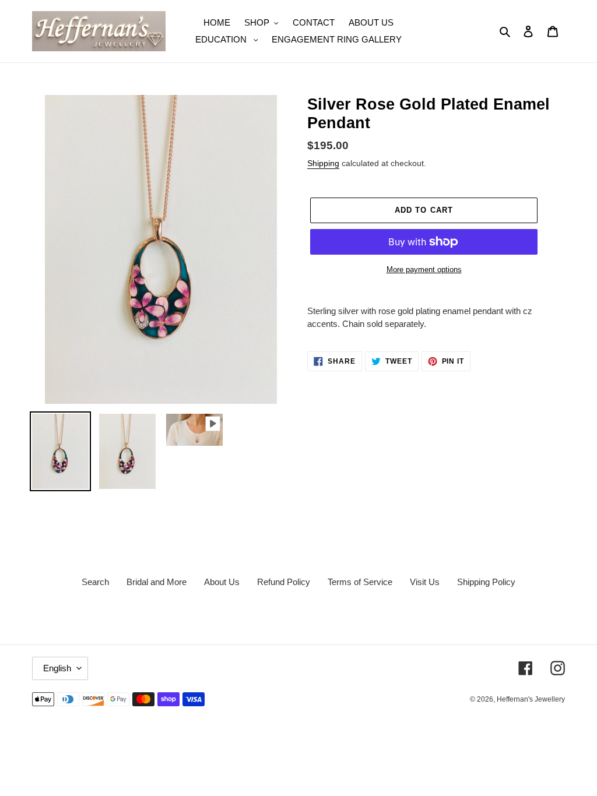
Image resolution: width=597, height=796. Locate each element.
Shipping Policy (486, 582)
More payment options (424, 269)
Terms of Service (360, 582)
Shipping (323, 163)
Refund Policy (283, 582)
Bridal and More (157, 582)
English (57, 668)
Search (95, 582)
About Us (222, 582)
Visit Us (425, 582)
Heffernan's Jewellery (531, 699)
